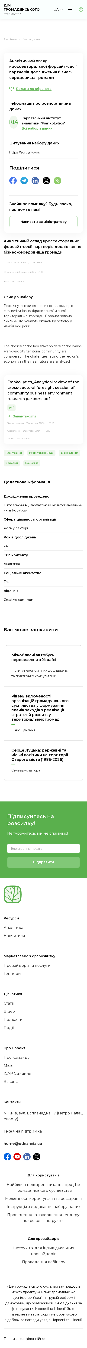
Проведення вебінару (43, 1262)
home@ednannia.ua (23, 1143)
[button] (58, 9)
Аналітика (10, 39)
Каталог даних (31, 39)
